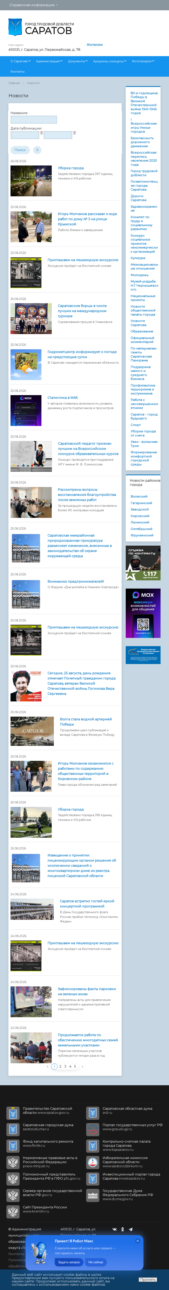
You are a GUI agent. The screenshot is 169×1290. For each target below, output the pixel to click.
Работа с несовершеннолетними (144, 404)
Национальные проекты (143, 298)
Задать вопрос (69, 1262)
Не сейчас (95, 1262)
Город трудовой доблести (144, 173)
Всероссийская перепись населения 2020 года (144, 158)
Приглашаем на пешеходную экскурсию (83, 260)
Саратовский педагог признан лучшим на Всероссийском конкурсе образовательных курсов (88, 449)
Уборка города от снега (143, 433)
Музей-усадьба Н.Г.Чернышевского (144, 285)
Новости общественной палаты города (143, 310)
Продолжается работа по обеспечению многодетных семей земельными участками (88, 1040)
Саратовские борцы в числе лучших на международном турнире (82, 311)
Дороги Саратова (138, 198)
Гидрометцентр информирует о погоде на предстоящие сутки (82, 354)
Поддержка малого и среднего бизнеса (141, 373)
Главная (14, 83)
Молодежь (139, 275)
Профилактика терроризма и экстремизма (143, 389)
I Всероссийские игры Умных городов (144, 126)
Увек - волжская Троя (144, 444)
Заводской (140, 509)
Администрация (48, 61)
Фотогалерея (141, 61)
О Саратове (19, 61)
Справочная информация (32, 5)
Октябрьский (141, 529)
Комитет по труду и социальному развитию (141, 223)
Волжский (139, 496)
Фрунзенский (142, 535)
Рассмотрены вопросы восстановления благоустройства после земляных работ (87, 495)
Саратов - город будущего (144, 416)
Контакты (18, 71)
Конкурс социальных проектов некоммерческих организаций (144, 243)
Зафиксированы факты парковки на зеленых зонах (87, 991)
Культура (138, 258)
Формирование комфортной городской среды (144, 458)
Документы (76, 61)
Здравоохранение (144, 209)
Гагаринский (141, 503)
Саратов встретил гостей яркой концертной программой (87, 903)
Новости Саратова (138, 323)
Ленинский (140, 522)
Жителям (95, 45)
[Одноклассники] (124, 1229)
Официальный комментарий (142, 340)
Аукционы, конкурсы (108, 61)
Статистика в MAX (63, 398)
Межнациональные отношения (144, 267)
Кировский (140, 516)
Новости (33, 83)
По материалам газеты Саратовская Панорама (143, 354)
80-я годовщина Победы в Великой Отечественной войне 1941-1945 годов (144, 103)
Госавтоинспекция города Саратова (144, 185)
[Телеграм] (132, 1229)
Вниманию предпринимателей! (76, 581)
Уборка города (71, 168)
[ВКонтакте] (116, 1229)
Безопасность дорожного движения (142, 142)
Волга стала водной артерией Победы (86, 721)
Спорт (136, 425)
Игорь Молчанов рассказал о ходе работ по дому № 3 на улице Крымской (87, 219)
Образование (142, 331)
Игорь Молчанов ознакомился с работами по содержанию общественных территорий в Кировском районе (86, 771)
